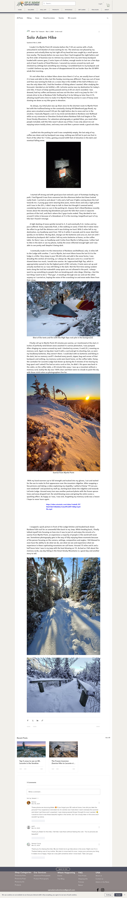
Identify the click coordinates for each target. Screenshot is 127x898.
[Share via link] (42, 720)
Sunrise (61, 18)
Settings (108, 895)
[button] (108, 5)
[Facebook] (98, 828)
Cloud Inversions (49, 18)
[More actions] (99, 31)
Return (80, 823)
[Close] (124, 894)
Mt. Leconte (72, 18)
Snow (37, 18)
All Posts (20, 18)
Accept (118, 895)
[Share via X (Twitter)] (33, 720)
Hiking (29, 18)
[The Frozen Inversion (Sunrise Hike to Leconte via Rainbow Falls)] (63, 749)
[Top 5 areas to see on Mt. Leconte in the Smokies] (31, 749)
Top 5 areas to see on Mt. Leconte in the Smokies (29, 762)
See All (108, 738)
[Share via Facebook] (28, 720)
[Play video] (63, 513)
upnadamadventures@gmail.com (61, 828)
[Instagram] (103, 828)
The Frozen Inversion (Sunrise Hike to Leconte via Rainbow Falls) (63, 762)
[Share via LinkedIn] (37, 720)
